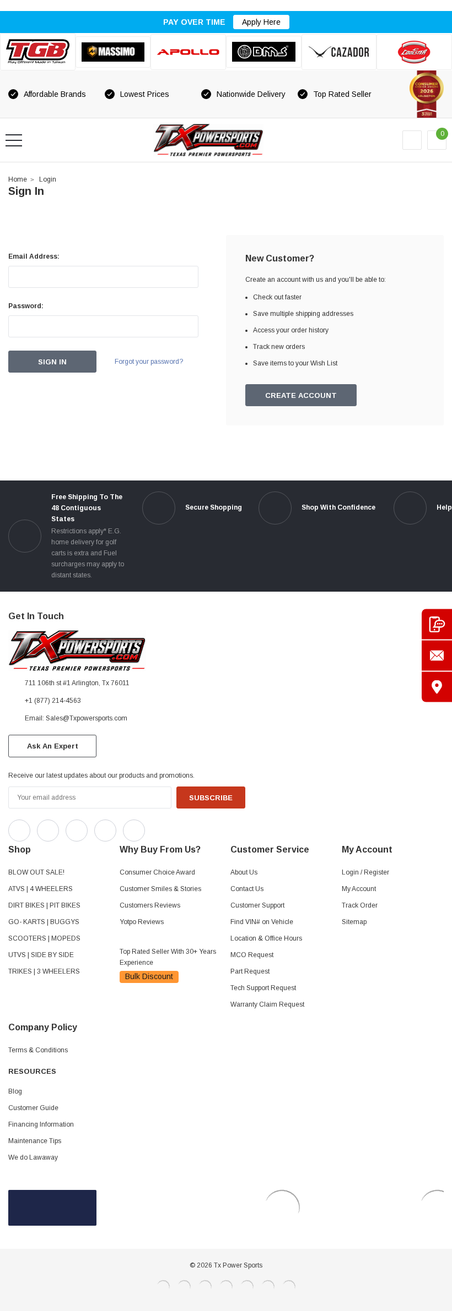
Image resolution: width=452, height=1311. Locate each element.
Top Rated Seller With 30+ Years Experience (168, 957)
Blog (15, 1091)
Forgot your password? (149, 361)
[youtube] (182, 827)
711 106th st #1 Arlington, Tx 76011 (77, 683)
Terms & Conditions (38, 1050)
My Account (359, 889)
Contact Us (246, 889)
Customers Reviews (150, 905)
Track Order (360, 905)
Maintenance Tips (34, 1141)
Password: (26, 306)
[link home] (208, 140)
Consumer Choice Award (157, 872)
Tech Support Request (263, 988)
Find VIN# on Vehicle (261, 922)
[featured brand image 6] (414, 52)
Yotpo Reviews (142, 922)
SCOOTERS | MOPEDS (44, 938)
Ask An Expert (52, 746)
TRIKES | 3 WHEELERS (44, 971)
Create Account (301, 395)
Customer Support (257, 905)
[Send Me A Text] (437, 624)
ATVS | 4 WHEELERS (40, 889)
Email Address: (34, 256)
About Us (243, 872)
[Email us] (437, 656)
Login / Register (365, 872)
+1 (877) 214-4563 (53, 700)
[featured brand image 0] (38, 51)
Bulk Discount (149, 976)
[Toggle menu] (14, 140)
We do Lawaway (33, 1157)
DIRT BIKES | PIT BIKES (44, 905)
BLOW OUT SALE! (36, 872)
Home (17, 179)
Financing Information (41, 1124)
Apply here (261, 22)
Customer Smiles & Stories (160, 889)
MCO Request (251, 955)
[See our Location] (437, 687)
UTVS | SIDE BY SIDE (41, 955)
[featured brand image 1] (113, 52)
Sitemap (354, 922)
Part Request (250, 971)
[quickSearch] (40, 140)
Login (47, 179)
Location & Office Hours (266, 938)
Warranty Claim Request (267, 1004)
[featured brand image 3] (188, 52)
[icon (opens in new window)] (19, 831)
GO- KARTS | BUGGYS (43, 922)
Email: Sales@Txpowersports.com (76, 718)
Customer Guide (33, 1108)
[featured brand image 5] (339, 52)
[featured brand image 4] (264, 52)
